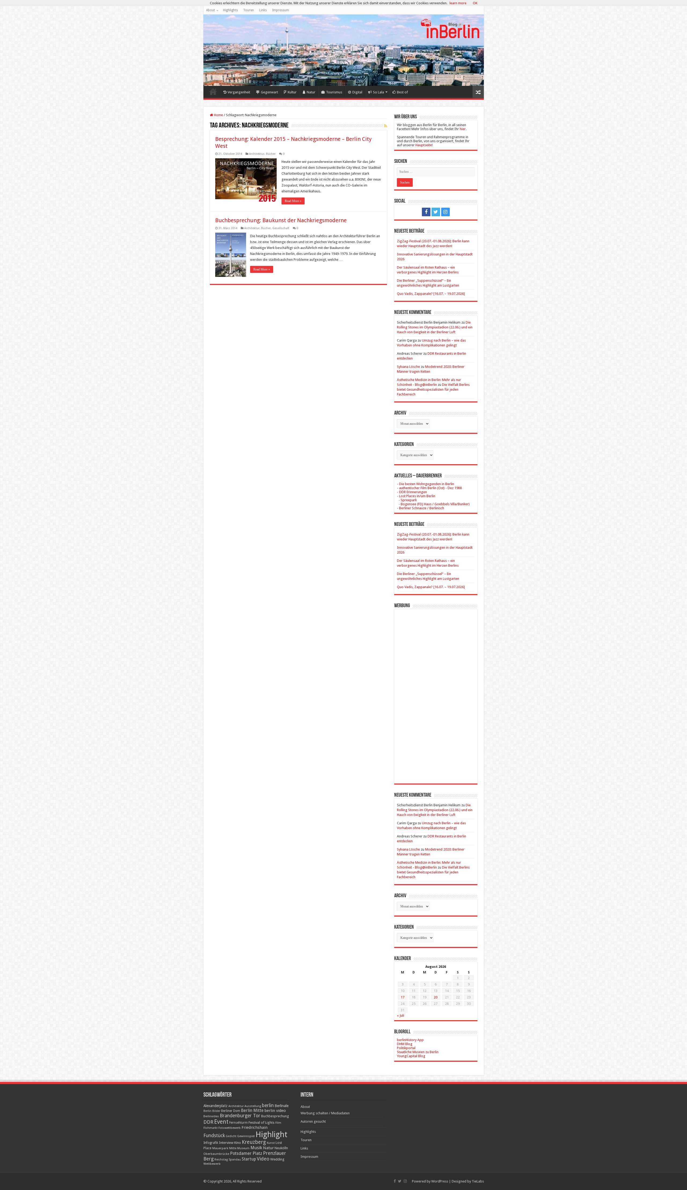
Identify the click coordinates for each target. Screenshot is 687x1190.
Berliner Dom (230, 1111)
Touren (248, 10)
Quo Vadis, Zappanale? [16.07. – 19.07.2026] (431, 294)
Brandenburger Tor (240, 1115)
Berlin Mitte (252, 1110)
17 (402, 997)
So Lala (378, 92)
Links (263, 10)
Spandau (235, 1159)
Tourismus (334, 92)
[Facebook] (426, 212)
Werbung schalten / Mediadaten (325, 1113)
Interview (226, 1143)
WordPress (439, 1181)
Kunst (271, 1143)
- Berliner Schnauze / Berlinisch (420, 508)
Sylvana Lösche (408, 367)
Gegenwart (269, 92)
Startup (249, 1159)
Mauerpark (220, 1148)
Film (278, 1123)
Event (221, 1121)
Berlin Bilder (211, 1111)
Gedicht (231, 1136)
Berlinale (281, 1106)
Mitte (232, 1148)
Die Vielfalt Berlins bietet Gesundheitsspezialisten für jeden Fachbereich (433, 389)
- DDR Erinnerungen (412, 492)
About (210, 10)
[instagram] (445, 212)
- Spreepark (407, 500)
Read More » (293, 201)
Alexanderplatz (215, 1106)
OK (475, 3)
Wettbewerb (212, 1164)
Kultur (292, 92)
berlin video (275, 1110)
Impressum (280, 10)
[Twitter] (436, 212)
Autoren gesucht (313, 1121)
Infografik (210, 1143)
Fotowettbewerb (229, 1128)
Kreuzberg (254, 1142)
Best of (402, 92)
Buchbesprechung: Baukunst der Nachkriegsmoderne (281, 220)
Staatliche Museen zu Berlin (417, 1052)
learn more (458, 3)
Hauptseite (423, 145)
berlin (268, 1105)
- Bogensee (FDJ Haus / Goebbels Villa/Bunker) (433, 504)
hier (463, 129)
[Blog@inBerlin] (343, 50)
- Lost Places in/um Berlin (416, 496)
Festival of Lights (262, 1123)
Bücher (271, 154)
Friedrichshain (255, 1127)
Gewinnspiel (246, 1136)
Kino (237, 1143)
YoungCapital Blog (411, 1056)
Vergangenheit (239, 92)
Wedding (277, 1159)
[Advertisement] (436, 692)
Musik (256, 1147)
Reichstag (221, 1159)
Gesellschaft (280, 228)
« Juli (400, 1015)
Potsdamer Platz (246, 1153)
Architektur (256, 154)
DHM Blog (404, 1044)
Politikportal (406, 1048)
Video (263, 1159)
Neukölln (281, 1148)
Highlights (230, 10)
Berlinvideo (211, 1116)
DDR (208, 1122)
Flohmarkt (210, 1128)
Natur (311, 92)
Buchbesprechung (275, 1116)
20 (435, 997)
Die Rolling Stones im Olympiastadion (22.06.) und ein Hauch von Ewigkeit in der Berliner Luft (435, 327)
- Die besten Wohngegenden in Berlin (425, 484)
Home (213, 91)
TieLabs (478, 1181)
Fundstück (214, 1135)
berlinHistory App (410, 1040)
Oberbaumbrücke (216, 1154)
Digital (357, 92)
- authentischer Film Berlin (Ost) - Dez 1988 (429, 488)
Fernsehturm (238, 1123)
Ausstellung (252, 1106)
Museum (243, 1148)
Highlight (271, 1134)
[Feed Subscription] (385, 126)
